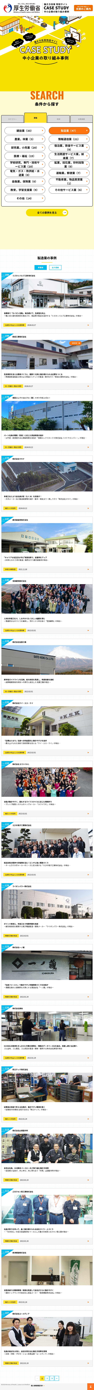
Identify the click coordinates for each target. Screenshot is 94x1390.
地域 (58, 119)
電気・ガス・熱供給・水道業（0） (25, 173)
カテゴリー (12, 119)
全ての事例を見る (47, 212)
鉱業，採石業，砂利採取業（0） (69, 164)
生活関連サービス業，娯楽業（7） (69, 156)
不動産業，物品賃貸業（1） (69, 181)
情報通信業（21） (69, 139)
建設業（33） (25, 131)
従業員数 (81, 119)
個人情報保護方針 (37, 1385)
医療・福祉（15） (25, 156)
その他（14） (25, 198)
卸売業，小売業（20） (25, 147)
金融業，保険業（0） (25, 181)
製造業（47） (69, 131)
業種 (35, 118)
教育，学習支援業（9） (25, 190)
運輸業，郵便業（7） (69, 173)
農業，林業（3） (25, 139)
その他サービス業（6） (69, 190)
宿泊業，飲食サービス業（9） (69, 147)
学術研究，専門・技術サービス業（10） (25, 164)
